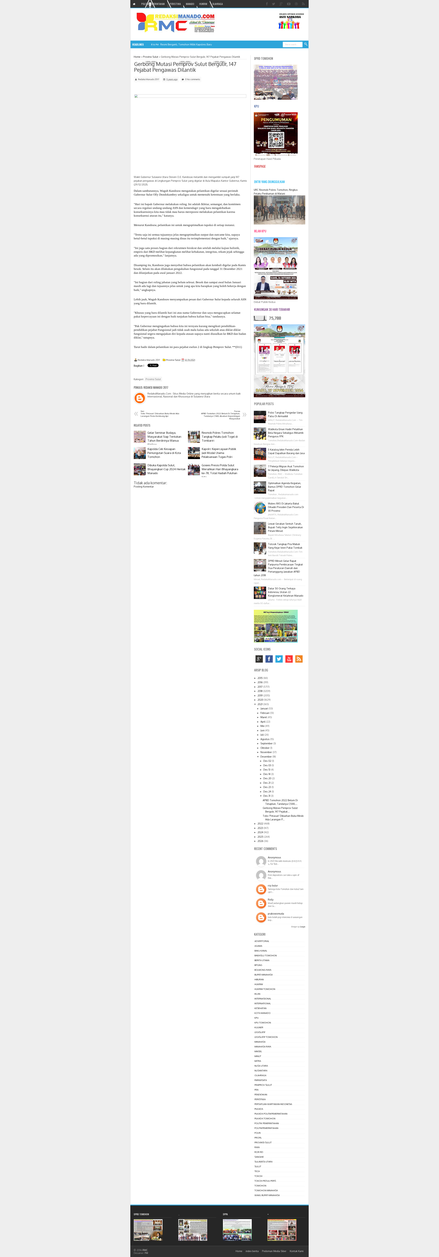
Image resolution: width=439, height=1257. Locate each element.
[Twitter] (274, 4)
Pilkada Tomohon (264, 1118)
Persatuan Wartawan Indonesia (273, 1104)
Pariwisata (260, 1080)
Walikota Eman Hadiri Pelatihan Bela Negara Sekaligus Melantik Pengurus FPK (286, 433)
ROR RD (258, 1152)
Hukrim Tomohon (264, 989)
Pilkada (258, 1109)
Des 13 (267, 769)
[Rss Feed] (304, 4)
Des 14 (267, 774)
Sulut (257, 1166)
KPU (256, 1017)
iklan (257, 993)
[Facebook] (267, 4)
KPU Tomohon (262, 1022)
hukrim (258, 984)
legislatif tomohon (266, 1037)
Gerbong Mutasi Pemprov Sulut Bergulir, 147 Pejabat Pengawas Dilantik (185, 67)
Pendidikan (260, 1094)
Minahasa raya (262, 1046)
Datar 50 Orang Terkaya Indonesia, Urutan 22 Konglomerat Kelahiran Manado (285, 592)
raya (257, 1147)
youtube (289, 659)
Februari (265, 712)
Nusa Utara (261, 1065)
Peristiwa (260, 1099)
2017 (260, 686)
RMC (145, 1250)
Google (302, 927)
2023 (261, 828)
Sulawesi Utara (263, 1161)
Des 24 (267, 791)
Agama (258, 946)
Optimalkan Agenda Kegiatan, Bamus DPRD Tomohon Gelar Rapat (284, 487)
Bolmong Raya (262, 969)
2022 (261, 823)
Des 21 (267, 782)
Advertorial (261, 941)
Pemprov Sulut (263, 1085)
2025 (261, 836)
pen (256, 1089)
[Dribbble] (297, 4)
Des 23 (267, 787)
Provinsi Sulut (173, 360)
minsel (258, 1051)
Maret (264, 717)
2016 (260, 682)
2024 (261, 832)
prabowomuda (276, 913)
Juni (262, 730)
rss (299, 659)
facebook (270, 659)
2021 (260, 704)
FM (146, 1253)
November (266, 752)
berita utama (261, 960)
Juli (262, 734)
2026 (261, 841)
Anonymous (274, 857)
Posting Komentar (144, 486)
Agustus (265, 739)
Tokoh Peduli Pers (265, 1180)
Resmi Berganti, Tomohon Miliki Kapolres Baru (186, 44)
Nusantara (260, 1070)
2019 (260, 695)
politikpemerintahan (266, 1128)
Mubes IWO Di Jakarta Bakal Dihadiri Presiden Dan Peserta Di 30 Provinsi (286, 507)
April (263, 721)
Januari (264, 708)
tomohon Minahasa (266, 1190)
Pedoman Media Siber (274, 1251)
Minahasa (259, 1041)
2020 (261, 699)
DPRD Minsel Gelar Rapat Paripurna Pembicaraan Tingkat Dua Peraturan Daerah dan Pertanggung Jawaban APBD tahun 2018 (278, 568)
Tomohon (260, 1185)
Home (239, 1251)
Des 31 (267, 795)
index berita (252, 1251)
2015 (260, 678)
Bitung (258, 965)
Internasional (262, 998)
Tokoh (258, 1176)
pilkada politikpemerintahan (270, 1113)
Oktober (265, 747)
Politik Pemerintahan (266, 1123)
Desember (266, 756)
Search (306, 44)
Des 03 (267, 765)
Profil (258, 1137)
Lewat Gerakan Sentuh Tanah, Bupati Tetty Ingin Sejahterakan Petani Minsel (285, 527)
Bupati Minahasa (263, 974)
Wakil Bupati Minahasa (267, 1195)
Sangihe (259, 1156)
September (266, 743)
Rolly (271, 899)
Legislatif (259, 1032)
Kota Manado (262, 1013)
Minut (257, 1056)
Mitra (257, 1061)
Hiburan (259, 979)
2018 (260, 691)
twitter (279, 659)
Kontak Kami (297, 1251)
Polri (257, 1132)
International (262, 1003)
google (260, 659)
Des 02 (267, 760)
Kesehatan (260, 1008)
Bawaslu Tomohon (265, 955)
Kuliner (258, 1027)
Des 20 (267, 778)
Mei (262, 725)
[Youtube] (289, 4)
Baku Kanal (260, 950)
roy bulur (273, 885)
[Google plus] (282, 4)
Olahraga (260, 1075)
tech (257, 1171)
